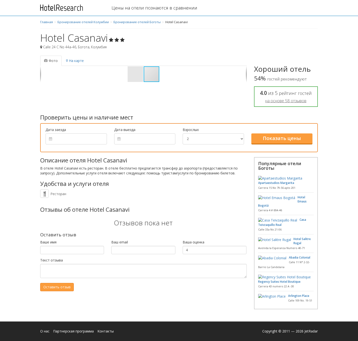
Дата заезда (56, 129)
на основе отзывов (285, 100)
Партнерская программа (73, 331)
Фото (53, 60)
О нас (44, 331)
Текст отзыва (51, 260)
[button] (136, 74)
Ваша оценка (193, 242)
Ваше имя (48, 242)
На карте (76, 60)
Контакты (105, 331)
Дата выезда (124, 129)
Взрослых (191, 129)
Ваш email (119, 242)
